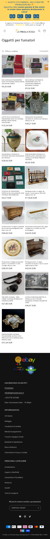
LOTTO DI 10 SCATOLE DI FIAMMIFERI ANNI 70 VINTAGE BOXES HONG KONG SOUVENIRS (12, 119)
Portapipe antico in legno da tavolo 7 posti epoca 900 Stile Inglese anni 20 (35, 193)
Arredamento (10, 467)
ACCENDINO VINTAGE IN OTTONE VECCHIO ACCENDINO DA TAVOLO (13, 156)
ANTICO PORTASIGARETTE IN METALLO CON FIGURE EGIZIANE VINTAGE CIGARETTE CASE (36, 299)
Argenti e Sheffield (12, 472)
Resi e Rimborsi (11, 447)
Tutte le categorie (11, 493)
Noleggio (8, 421)
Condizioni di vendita (13, 426)
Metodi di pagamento (13, 432)
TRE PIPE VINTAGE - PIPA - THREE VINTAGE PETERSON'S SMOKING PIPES (12, 299)
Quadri (7, 488)
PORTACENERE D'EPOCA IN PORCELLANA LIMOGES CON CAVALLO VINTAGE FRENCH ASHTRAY (35, 156)
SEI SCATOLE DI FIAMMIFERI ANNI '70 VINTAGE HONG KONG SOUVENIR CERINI (13, 81)
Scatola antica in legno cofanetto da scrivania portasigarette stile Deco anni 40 (13, 228)
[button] (4, 30)
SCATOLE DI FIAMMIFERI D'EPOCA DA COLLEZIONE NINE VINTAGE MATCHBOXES (13, 193)
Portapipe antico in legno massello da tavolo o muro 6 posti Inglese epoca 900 (36, 263)
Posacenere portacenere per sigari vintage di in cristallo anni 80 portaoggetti (36, 228)
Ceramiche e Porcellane (14, 477)
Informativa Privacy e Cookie (16, 452)
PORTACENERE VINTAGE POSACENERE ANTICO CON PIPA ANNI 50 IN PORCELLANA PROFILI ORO (12, 337)
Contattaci (9, 388)
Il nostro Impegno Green (14, 437)
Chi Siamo (8, 416)
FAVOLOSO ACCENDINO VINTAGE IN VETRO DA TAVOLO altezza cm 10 (36, 118)
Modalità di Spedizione (13, 442)
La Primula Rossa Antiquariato (18, 535)
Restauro (8, 483)
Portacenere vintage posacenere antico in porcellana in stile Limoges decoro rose (12, 263)
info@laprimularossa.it (14, 393)
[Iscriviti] (38, 508)
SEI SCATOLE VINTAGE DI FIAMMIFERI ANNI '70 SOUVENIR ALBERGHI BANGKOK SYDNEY (34, 82)
